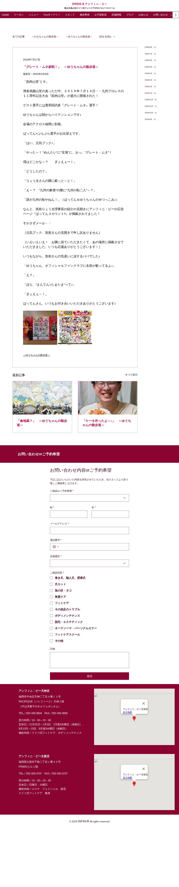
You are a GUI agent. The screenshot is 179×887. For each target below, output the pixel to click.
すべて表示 (131, 374)
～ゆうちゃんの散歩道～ (79, 36)
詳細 (52, 648)
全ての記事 (18, 36)
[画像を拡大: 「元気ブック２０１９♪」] (40, 328)
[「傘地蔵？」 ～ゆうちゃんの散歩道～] (42, 397)
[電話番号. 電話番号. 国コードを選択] (55, 547)
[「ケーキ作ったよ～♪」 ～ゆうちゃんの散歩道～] (107, 397)
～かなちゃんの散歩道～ (45, 36)
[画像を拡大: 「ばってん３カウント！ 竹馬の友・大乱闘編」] (75, 328)
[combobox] (89, 498)
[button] (33, 15)
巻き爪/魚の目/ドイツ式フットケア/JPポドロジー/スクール (89, 8)
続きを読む (105, 36)
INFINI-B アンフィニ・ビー (89, 3)
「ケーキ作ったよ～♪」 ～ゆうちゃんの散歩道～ (106, 423)
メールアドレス (59, 523)
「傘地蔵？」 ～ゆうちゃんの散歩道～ (42, 423)
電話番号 (55, 540)
